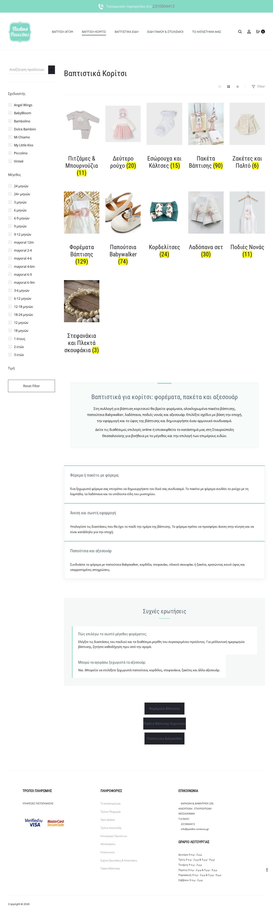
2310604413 (163, 6)
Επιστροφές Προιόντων (114, 836)
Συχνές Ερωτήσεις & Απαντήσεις (119, 860)
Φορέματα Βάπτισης (164, 708)
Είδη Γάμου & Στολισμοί (165, 32)
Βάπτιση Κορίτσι (94, 32)
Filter (261, 86)
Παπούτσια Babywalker (164, 738)
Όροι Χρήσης (108, 819)
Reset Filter (31, 386)
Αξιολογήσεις (108, 844)
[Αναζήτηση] (51, 69)
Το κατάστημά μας (111, 803)
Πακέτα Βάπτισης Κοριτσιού (164, 723)
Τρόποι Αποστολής (111, 828)
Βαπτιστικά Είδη (126, 32)
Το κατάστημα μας (206, 32)
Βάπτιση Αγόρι (62, 32)
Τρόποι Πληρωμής (111, 811)
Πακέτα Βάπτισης (110, 868)
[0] (258, 31)
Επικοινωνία (108, 852)
